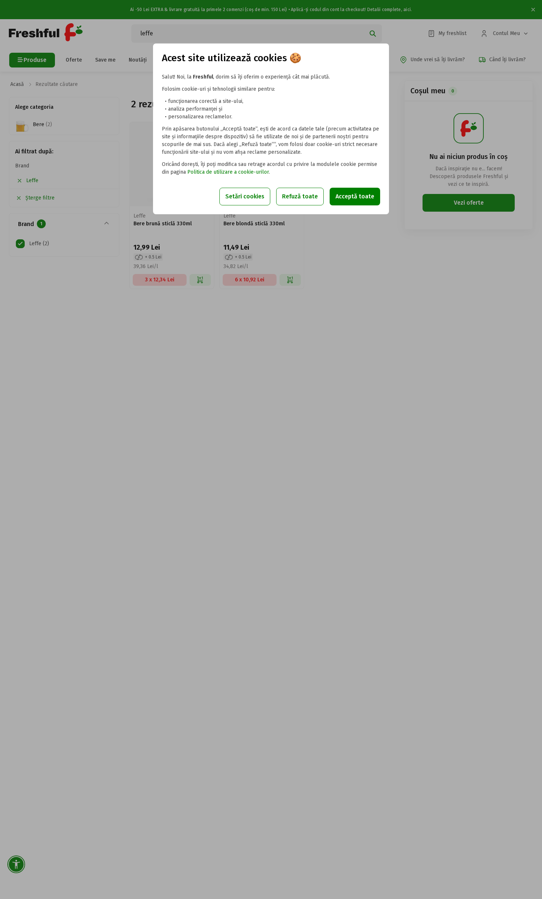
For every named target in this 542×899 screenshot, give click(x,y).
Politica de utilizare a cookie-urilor (228, 172)
